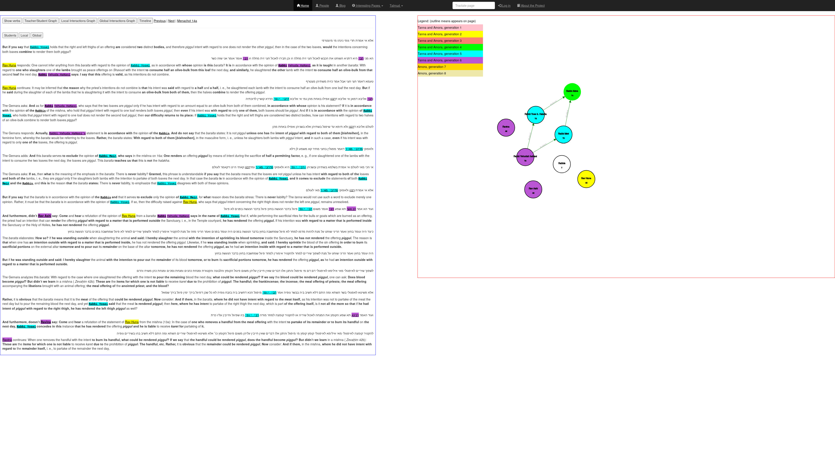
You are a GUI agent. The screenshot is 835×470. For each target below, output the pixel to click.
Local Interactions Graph (78, 20)
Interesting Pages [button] (368, 5)
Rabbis (40, 110)
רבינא (355, 315)
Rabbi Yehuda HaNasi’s (67, 133)
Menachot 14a (187, 20)
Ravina (46, 322)
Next (171, 20)
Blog (342, 5)
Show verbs (12, 20)
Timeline (145, 20)
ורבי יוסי (298, 167)
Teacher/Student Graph (41, 20)
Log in (506, 5)
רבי (361, 58)
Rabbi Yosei (39, 47)
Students (10, 35)
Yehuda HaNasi (299, 65)
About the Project (532, 5)
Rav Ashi (44, 215)
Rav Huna (9, 65)
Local (24, 35)
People (324, 5)
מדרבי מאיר (354, 149)
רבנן (333, 98)
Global (36, 35)
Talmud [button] (395, 5)
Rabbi (282, 65)
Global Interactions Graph (117, 20)
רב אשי (351, 208)
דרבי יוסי (281, 99)
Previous (160, 20)
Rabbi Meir (107, 156)
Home (304, 5)
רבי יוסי (305, 209)
